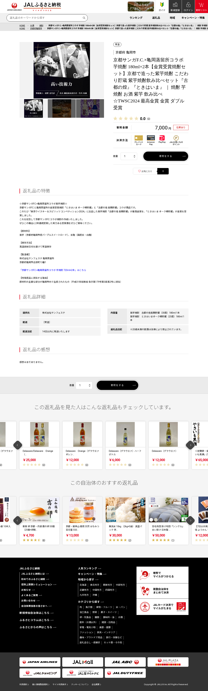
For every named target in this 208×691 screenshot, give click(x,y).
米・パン (120, 607)
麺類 (97, 617)
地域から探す (86, 579)
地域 (172, 17)
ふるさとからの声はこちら (36, 627)
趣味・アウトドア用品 (91, 637)
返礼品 (156, 17)
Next (190, 445)
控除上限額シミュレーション (36, 584)
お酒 (32, 25)
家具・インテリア (106, 632)
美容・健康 (105, 627)
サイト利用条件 (59, 684)
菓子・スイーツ (109, 612)
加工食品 (84, 612)
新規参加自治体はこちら (35, 612)
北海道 (83, 585)
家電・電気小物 (88, 627)
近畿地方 (84, 590)
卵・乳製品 (85, 617)
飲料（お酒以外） (89, 622)
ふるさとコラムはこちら (35, 620)
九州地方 (84, 595)
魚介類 (89, 607)
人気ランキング (87, 568)
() (148, 118)
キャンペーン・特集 (193, 17)
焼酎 (41, 25)
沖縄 (94, 595)
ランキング (136, 17)
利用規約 (23, 684)
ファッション (86, 632)
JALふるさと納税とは (33, 573)
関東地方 (107, 585)
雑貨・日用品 (108, 622)
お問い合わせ (28, 600)
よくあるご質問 (29, 595)
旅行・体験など (114, 637)
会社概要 (95, 684)
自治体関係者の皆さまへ (34, 606)
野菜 (94, 612)
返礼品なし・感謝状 (90, 642)
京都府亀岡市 (36, 28)
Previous (18, 445)
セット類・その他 (113, 642)
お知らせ (26, 590)
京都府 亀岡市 (126, 52)
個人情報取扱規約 (40, 684)
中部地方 (120, 585)
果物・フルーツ (104, 607)
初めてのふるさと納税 (33, 579)
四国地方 (109, 590)
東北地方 (94, 585)
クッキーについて (79, 684)
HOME (22, 25)
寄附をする (165, 156)
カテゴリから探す (89, 601)
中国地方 (97, 590)
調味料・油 (108, 617)
